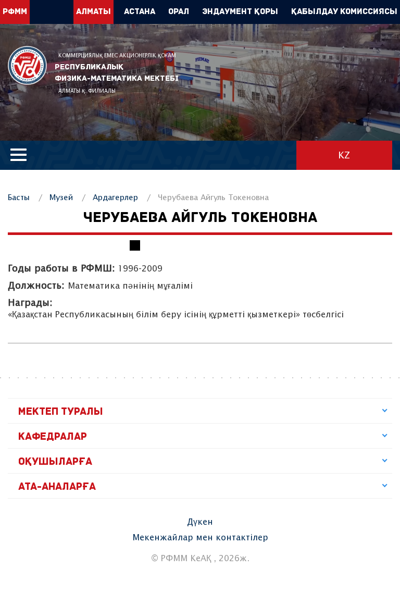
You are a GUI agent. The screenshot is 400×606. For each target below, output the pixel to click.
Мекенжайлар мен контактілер (200, 538)
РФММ (27, 65)
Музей (61, 198)
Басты (19, 198)
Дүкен (200, 522)
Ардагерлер (115, 198)
